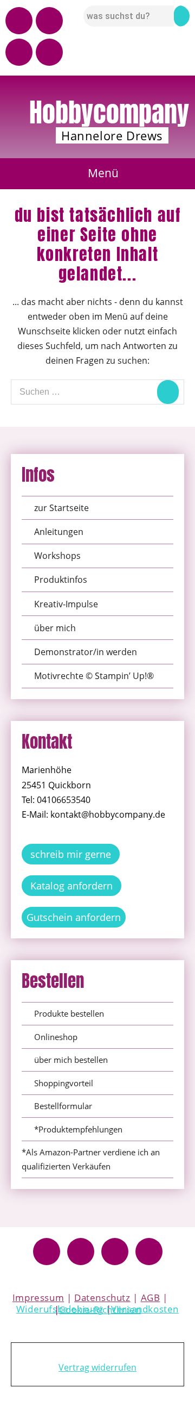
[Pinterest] (18, 52)
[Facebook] (46, 1251)
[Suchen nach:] (97, 391)
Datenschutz (102, 1297)
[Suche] (168, 392)
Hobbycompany (109, 112)
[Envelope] (49, 52)
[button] (98, 174)
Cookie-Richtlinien (100, 1309)
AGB (150, 1297)
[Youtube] (18, 20)
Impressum (38, 1297)
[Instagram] (49, 20)
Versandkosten (145, 1309)
